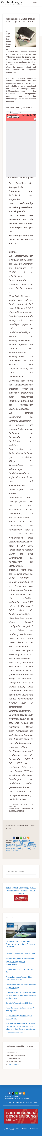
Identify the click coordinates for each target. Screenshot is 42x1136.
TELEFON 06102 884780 (30, 1102)
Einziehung (31, 842)
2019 (21, 842)
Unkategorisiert (25, 840)
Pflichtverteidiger (24, 888)
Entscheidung (10, 844)
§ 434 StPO (26, 849)
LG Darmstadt (21, 844)
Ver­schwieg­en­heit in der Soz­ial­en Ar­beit (20, 954)
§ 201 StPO (26, 847)
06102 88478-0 (14, 1064)
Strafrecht (16, 840)
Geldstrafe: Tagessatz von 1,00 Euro (19, 1003)
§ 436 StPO (14, 851)
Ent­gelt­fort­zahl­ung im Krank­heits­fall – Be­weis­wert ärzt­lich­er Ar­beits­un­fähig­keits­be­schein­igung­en (21, 995)
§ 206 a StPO (16, 849)
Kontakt (8, 888)
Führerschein (24, 890)
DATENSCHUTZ (17, 1102)
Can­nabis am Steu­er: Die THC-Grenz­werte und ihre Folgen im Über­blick (21, 944)
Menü (37, 3)
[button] (14, 838)
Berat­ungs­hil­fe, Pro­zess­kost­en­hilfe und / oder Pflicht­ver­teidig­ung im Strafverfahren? (20, 961)
